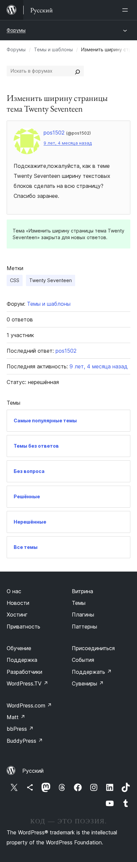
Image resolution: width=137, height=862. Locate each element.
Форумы (16, 30)
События (83, 659)
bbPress (20, 728)
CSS (14, 280)
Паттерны (84, 626)
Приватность (23, 626)
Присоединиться (93, 648)
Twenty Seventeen (50, 280)
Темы (78, 603)
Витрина (82, 591)
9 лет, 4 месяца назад (68, 143)
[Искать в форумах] (77, 71)
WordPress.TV (27, 683)
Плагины (83, 614)
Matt (16, 717)
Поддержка (22, 659)
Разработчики (24, 671)
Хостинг (17, 614)
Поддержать (92, 671)
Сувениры (88, 683)
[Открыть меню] (126, 10)
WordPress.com (29, 705)
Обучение (19, 648)
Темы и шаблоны (53, 49)
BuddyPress (25, 740)
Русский (33, 770)
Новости (18, 603)
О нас (14, 591)
